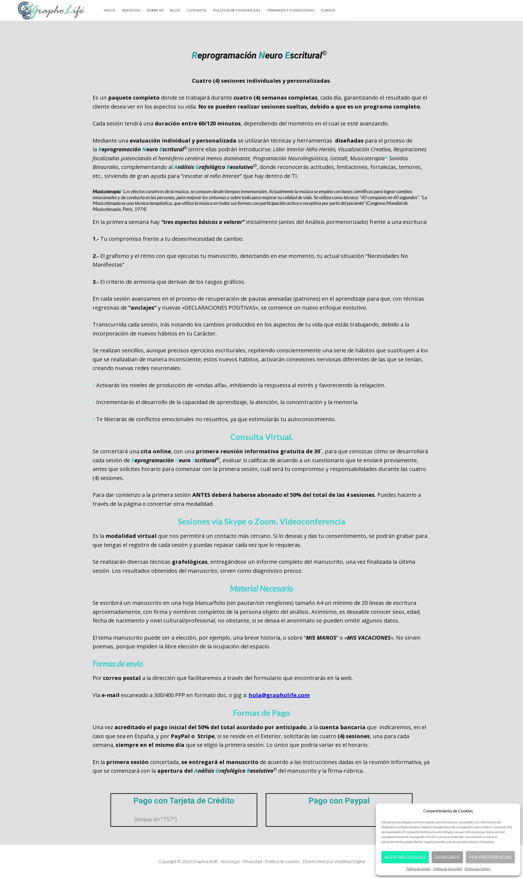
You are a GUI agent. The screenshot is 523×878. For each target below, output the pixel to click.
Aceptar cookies (405, 857)
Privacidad (252, 861)
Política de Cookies (477, 869)
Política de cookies (418, 869)
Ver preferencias (490, 857)
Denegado (447, 857)
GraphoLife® (52, 10)
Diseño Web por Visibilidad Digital (334, 861)
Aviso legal (230, 861)
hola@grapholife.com (279, 695)
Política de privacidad (447, 869)
